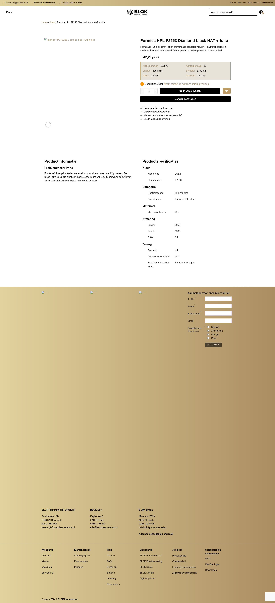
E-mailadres (194, 313)
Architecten (217, 331)
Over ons (242, 3)
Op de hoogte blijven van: (194, 329)
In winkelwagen (192, 91)
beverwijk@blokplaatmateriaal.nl (58, 527)
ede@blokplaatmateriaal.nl (104, 527)
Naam (191, 306)
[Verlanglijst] (267, 12)
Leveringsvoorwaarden (184, 567)
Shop (52, 22)
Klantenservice (267, 3)
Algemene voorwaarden (184, 573)
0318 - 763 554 (98, 523)
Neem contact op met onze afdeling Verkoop (186, 84)
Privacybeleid (179, 555)
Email (191, 321)
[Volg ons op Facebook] (207, 575)
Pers (213, 338)
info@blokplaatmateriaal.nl (152, 527)
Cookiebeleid (179, 561)
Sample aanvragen (185, 99)
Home (45, 22)
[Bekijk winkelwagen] (271, 12)
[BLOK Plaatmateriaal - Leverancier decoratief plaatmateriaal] (137, 12)
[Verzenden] (254, 12)
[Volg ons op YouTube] (217, 575)
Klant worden (253, 3)
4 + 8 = (191, 299)
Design (215, 334)
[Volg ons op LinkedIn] (214, 575)
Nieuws (233, 3)
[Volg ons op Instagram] (210, 575)
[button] (20, 12)
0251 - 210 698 (49, 523)
